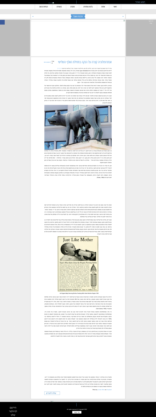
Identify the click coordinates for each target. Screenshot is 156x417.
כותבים (72, 6)
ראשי (115, 6)
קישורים (59, 6)
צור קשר (77, 412)
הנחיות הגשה (43, 6)
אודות (103, 6)
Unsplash (109, 390)
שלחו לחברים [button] (51, 393)
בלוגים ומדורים (88, 6)
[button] (148, 2)
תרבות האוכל (78, 16)
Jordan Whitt (101, 390)
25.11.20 (59, 68)
